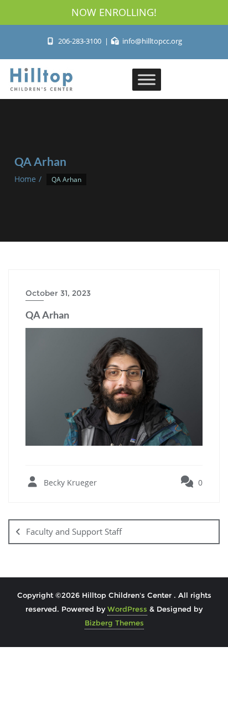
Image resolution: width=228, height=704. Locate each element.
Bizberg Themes (114, 622)
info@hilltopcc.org (151, 41)
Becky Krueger (69, 482)
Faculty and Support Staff (74, 531)
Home (25, 179)
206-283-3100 (79, 41)
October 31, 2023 (58, 293)
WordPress (127, 608)
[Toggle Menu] (147, 79)
